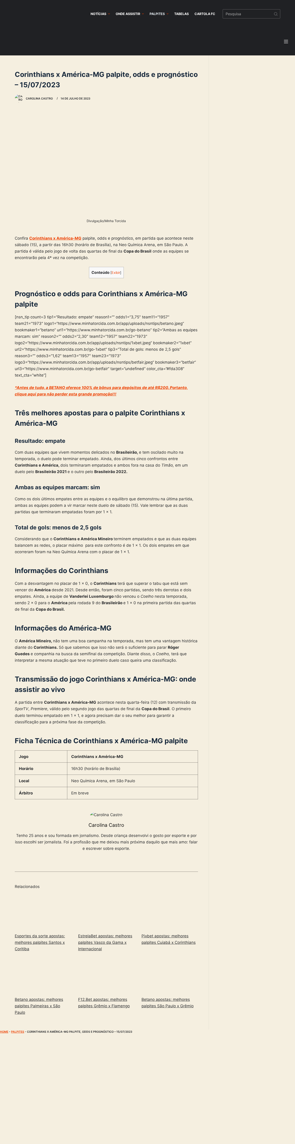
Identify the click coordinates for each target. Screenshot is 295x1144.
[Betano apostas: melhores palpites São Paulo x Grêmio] (170, 975)
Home (4, 1031)
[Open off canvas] (286, 41)
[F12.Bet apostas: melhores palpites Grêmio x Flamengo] (106, 975)
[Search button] (275, 13)
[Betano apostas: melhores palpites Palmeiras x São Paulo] (43, 975)
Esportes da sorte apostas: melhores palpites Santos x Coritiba (40, 942)
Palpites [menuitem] (157, 14)
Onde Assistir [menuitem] (128, 14)
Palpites (17, 1031)
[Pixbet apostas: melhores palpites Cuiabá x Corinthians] (170, 911)
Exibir (116, 273)
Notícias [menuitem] (98, 14)
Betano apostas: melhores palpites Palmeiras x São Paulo (39, 1006)
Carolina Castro (106, 825)
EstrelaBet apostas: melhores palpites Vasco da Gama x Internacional (105, 942)
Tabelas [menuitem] (181, 14)
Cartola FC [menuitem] (205, 14)
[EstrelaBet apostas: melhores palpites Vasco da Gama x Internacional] (106, 911)
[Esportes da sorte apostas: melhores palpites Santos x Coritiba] (43, 911)
